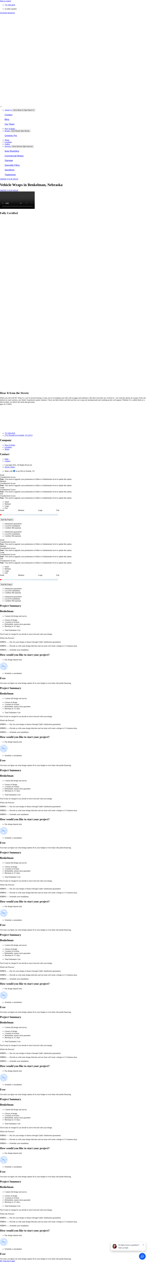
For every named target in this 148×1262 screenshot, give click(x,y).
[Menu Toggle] (1, 106)
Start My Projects (7, 520)
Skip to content (5, 1)
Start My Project (6, 584)
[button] (74, 638)
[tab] (74, 475)
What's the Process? (7, 638)
